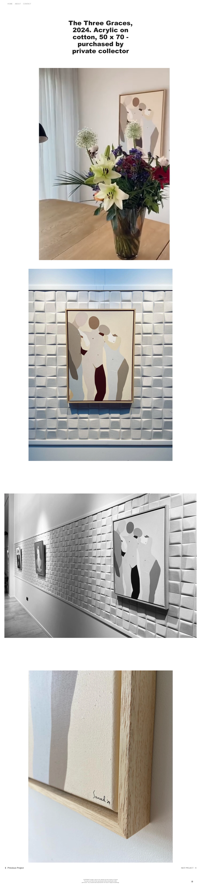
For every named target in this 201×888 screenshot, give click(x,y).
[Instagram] (192, 882)
